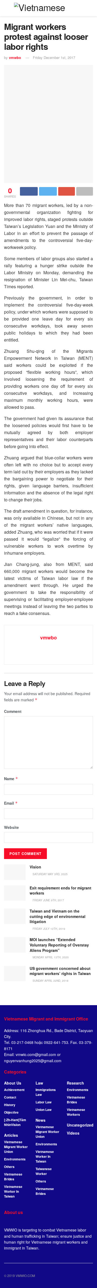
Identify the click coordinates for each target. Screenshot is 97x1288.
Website (11, 827)
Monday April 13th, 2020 (50, 957)
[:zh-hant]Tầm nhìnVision (15, 1122)
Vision (35, 867)
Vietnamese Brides (13, 1176)
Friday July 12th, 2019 (48, 929)
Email (11, 803)
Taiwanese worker (44, 1171)
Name (11, 778)
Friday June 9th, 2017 (48, 900)
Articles (11, 1135)
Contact (10, 1097)
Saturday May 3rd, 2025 (50, 874)
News (41, 1120)
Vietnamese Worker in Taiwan (13, 1191)
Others (9, 1166)
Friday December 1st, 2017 (54, 57)
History (9, 1104)
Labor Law (43, 1102)
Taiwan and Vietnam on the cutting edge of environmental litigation (57, 916)
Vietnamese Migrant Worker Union (16, 1146)
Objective (11, 1112)
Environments (15, 1159)
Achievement (14, 1089)
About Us (12, 1083)
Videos (73, 1133)
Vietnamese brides (45, 1191)
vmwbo (15, 57)
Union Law (43, 1109)
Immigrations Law (46, 1092)
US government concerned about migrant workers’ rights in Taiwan (60, 971)
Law (39, 1083)
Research (75, 1083)
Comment (13, 711)
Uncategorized (80, 1125)
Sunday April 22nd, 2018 (50, 981)
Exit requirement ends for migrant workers (60, 890)
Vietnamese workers (76, 1112)
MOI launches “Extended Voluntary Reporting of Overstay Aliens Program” (59, 945)
